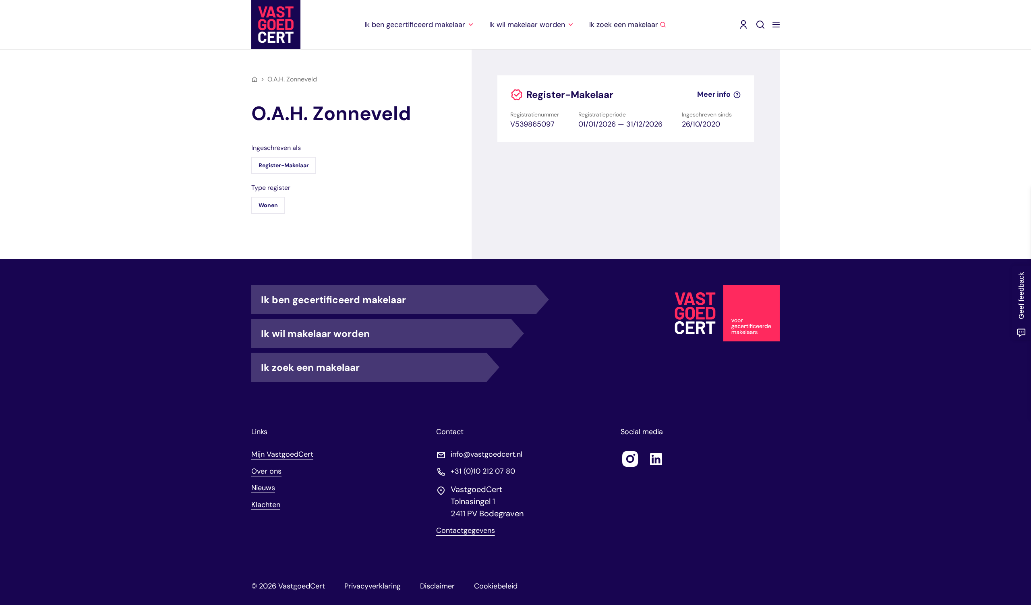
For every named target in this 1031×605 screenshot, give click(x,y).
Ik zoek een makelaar (310, 367)
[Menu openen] (776, 24)
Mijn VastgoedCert (282, 454)
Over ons (266, 471)
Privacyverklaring (372, 586)
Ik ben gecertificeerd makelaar (333, 299)
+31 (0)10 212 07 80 (483, 471)
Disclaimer (437, 586)
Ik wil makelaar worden (315, 333)
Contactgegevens (465, 530)
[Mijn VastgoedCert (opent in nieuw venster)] (743, 24)
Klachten (265, 504)
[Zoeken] (760, 24)
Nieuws (263, 488)
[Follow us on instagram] (630, 459)
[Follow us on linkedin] (656, 459)
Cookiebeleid (496, 586)
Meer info (714, 94)
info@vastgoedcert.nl (486, 454)
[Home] (254, 79)
